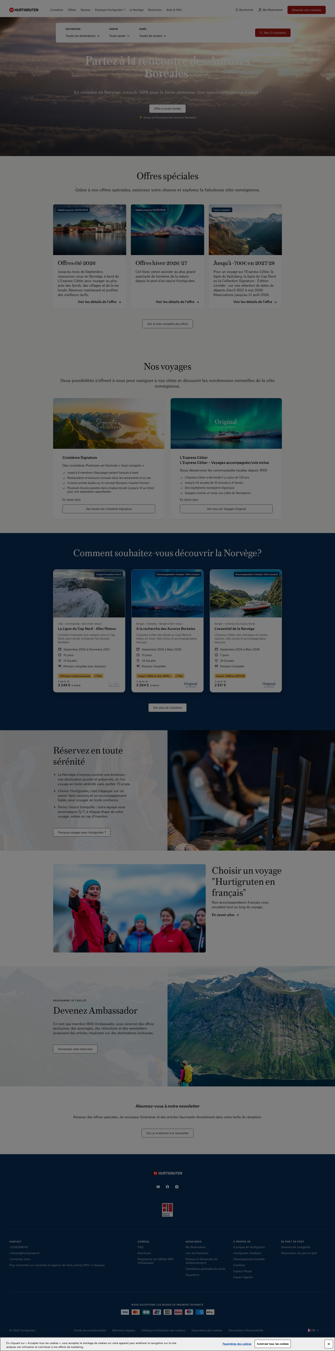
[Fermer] (329, 1344)
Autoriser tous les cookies (273, 1343)
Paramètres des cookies (237, 1343)
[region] (167, 1344)
